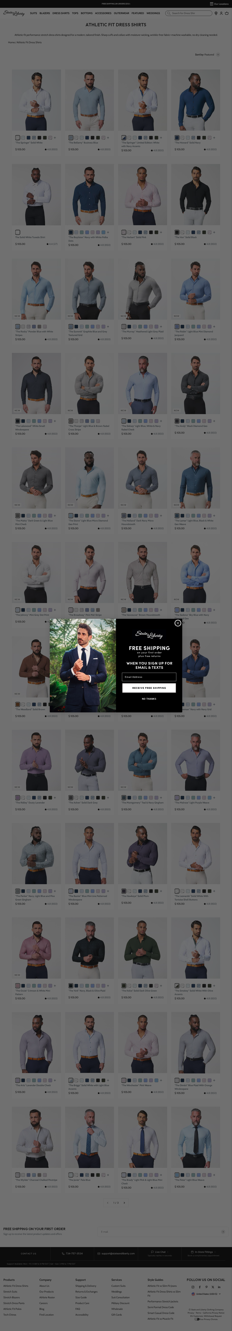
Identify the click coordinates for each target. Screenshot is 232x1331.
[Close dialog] (178, 623)
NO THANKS (149, 699)
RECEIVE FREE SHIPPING (149, 688)
